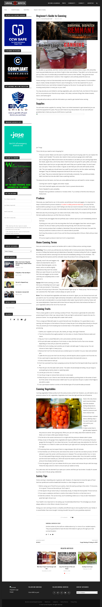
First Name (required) (9, 199)
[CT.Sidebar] (17, 55)
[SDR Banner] (67, 23)
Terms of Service (64, 602)
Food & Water (26, 10)
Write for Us (47, 602)
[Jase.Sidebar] (17, 127)
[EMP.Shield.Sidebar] (17, 91)
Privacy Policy (74, 602)
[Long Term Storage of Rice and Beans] (67, 558)
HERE (33, 592)
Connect (81, 3)
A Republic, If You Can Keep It (23, 272)
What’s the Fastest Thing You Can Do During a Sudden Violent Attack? (23, 263)
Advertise (90, 3)
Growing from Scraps (87, 566)
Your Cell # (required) (9, 217)
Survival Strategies (15, 10)
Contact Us (55, 602)
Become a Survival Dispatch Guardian (33, 602)
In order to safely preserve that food (72, 204)
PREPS (64, 3)
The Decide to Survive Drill (22, 292)
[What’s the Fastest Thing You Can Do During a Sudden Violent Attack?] (9, 264)
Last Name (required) (9, 205)
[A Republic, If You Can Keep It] (9, 275)
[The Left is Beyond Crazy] (9, 284)
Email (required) (8, 211)
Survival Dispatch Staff (46, 19)
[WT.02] (17, 162)
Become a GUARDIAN (54, 3)
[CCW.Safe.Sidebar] (17, 20)
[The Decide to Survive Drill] (9, 294)
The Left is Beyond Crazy (22, 282)
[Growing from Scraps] (87, 558)
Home (5, 10)
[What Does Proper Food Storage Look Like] (46, 558)
